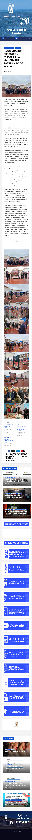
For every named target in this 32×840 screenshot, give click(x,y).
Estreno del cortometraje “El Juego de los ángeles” (16, 512)
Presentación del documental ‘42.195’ (13, 496)
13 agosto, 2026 (10, 754)
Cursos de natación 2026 (15, 802)
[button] (29, 38)
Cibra (14, 509)
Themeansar (17, 833)
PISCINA (12, 781)
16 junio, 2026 (10, 787)
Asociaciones (8, 509)
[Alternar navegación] (16, 38)
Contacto (4, 837)
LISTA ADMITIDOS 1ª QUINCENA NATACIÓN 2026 (14, 785)
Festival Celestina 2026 (15, 751)
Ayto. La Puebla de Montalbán (22, 818)
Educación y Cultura (10, 477)
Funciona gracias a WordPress (12, 831)
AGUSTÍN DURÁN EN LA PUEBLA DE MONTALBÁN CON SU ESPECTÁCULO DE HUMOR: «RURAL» (11, 457)
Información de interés (16, 800)
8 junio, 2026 (10, 804)
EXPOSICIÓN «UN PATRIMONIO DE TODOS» (8, 426)
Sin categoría (8, 764)
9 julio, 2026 (10, 770)
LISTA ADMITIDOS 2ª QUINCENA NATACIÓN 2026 (14, 768)
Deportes (7, 493)
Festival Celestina (9, 749)
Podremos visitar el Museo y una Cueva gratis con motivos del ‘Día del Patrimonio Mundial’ (22, 428)
